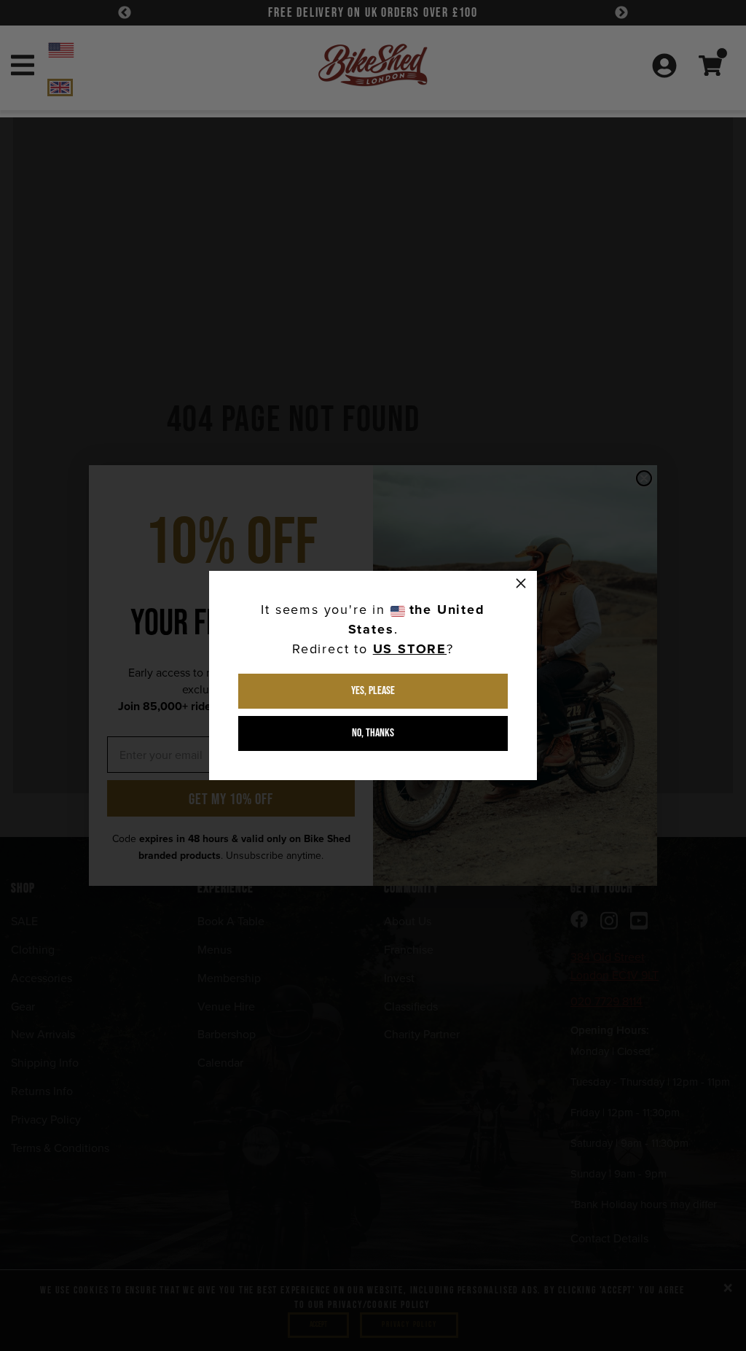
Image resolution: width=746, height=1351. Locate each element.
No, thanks (373, 733)
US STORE (410, 648)
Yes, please (373, 691)
